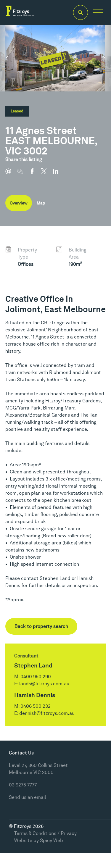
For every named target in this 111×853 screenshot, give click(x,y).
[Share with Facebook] (35, 174)
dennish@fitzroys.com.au (47, 713)
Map (41, 203)
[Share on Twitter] (47, 174)
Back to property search (41, 626)
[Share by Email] (11, 174)
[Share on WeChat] (23, 174)
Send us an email (27, 797)
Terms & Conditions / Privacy (45, 833)
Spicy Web (51, 840)
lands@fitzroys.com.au (44, 683)
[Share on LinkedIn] (59, 174)
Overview (19, 203)
